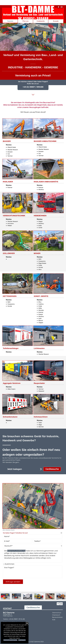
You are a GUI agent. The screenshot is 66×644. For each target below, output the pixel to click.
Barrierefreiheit (57, 617)
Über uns (25, 21)
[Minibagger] (50, 596)
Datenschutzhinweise (10, 640)
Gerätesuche (41, 21)
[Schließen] (27, 623)
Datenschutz (56, 612)
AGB (53, 620)
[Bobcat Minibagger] (28, 596)
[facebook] (58, 7)
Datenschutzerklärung (16, 551)
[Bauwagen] (17, 596)
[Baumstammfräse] (39, 596)
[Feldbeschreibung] (61, 533)
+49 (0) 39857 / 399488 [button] (33, 87)
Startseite (10, 21)
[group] (33, 596)
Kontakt (56, 21)
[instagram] (61, 7)
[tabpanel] (33, 61)
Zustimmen (9, 564)
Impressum (22, 640)
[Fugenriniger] (5, 596)
